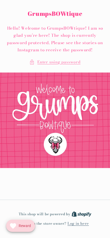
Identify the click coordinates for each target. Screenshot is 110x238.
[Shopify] (81, 214)
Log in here (78, 223)
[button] (54, 62)
